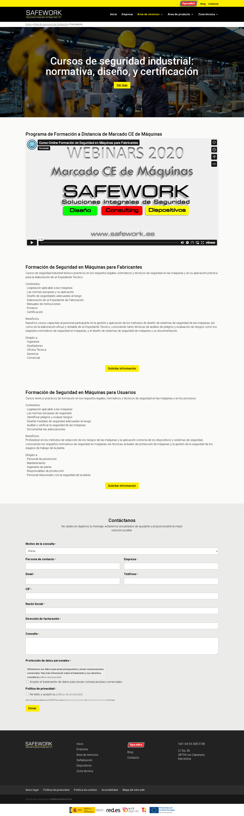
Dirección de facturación (43, 618)
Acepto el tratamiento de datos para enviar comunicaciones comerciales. (76, 682)
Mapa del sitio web (134, 789)
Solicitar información (122, 368)
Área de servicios (148, 14)
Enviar (32, 708)
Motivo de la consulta (41, 544)
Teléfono (131, 574)
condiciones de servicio (97, 700)
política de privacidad (50, 677)
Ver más (122, 85)
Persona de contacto (41, 559)
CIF (28, 589)
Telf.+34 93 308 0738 (191, 744)
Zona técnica (206, 14)
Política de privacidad (56, 789)
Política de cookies (85, 789)
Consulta (32, 633)
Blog (203, 4)
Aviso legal (32, 789)
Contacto (213, 4)
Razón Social (35, 604)
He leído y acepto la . (56, 694)
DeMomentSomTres (61, 799)
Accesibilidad (110, 789)
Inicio (113, 14)
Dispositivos (84, 765)
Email (30, 574)
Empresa (127, 14)
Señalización (84, 760)
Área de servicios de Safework (51, 24)
